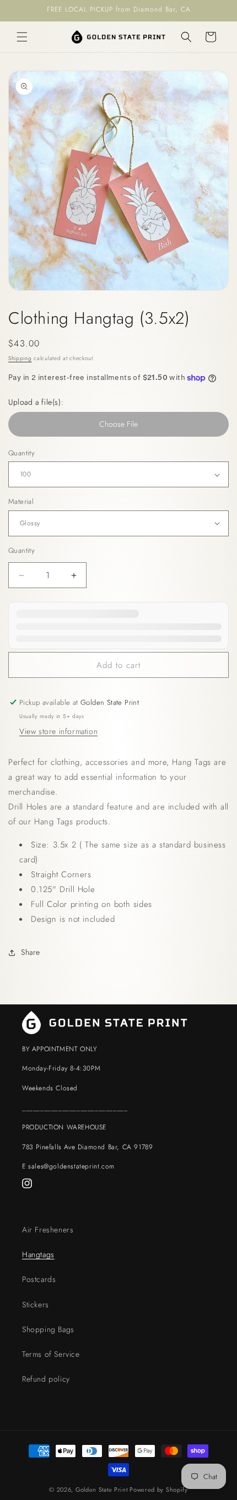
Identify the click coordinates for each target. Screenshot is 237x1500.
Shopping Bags (48, 1329)
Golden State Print (102, 1489)
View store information (58, 731)
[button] (22, 37)
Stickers (35, 1304)
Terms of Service (51, 1354)
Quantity (21, 453)
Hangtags (38, 1254)
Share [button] (30, 952)
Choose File (118, 424)
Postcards (39, 1279)
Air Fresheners (47, 1229)
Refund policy (46, 1378)
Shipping (20, 358)
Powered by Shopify (159, 1489)
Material (21, 501)
